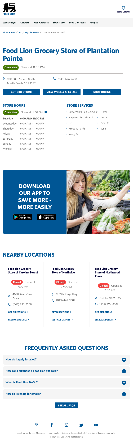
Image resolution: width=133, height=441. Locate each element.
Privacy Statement (37, 433)
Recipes (94, 22)
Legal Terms (22, 433)
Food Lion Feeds (77, 22)
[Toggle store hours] (45, 112)
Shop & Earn (59, 22)
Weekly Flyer (9, 22)
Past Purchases (41, 22)
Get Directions (17, 312)
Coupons (24, 22)
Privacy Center (53, 433)
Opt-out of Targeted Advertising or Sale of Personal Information (88, 433)
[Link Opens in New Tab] (22, 219)
